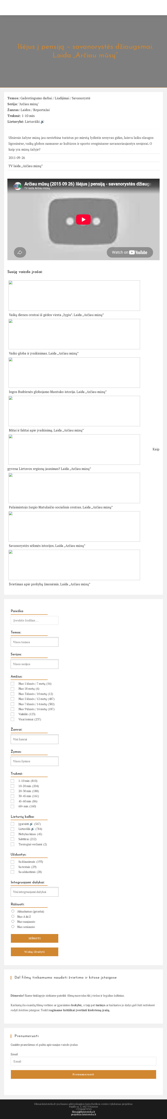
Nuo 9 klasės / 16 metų (36, 709)
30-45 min (28, 796)
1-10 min (28, 115)
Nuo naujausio (26, 922)
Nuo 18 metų (28, 689)
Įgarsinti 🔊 (29, 824)
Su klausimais (30, 862)
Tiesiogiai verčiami (32, 844)
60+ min (27, 806)
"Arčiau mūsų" (28, 104)
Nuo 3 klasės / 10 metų (35, 694)
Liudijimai (62, 98)
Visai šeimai (29, 719)
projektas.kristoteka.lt (83, 1114)
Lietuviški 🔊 (35, 121)
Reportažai (41, 110)
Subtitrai (27, 839)
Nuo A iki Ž (24, 917)
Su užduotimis (30, 872)
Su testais (27, 867)
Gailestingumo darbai (36, 98)
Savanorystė (81, 98)
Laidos (25, 110)
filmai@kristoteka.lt (83, 1111)
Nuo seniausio (26, 927)
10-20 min (28, 786)
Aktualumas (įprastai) (30, 911)
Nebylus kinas (30, 834)
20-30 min (28, 791)
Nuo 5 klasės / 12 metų (36, 699)
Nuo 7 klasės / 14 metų (36, 704)
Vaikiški (26, 714)
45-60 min (27, 801)
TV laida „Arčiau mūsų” (25, 166)
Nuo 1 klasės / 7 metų (35, 684)
